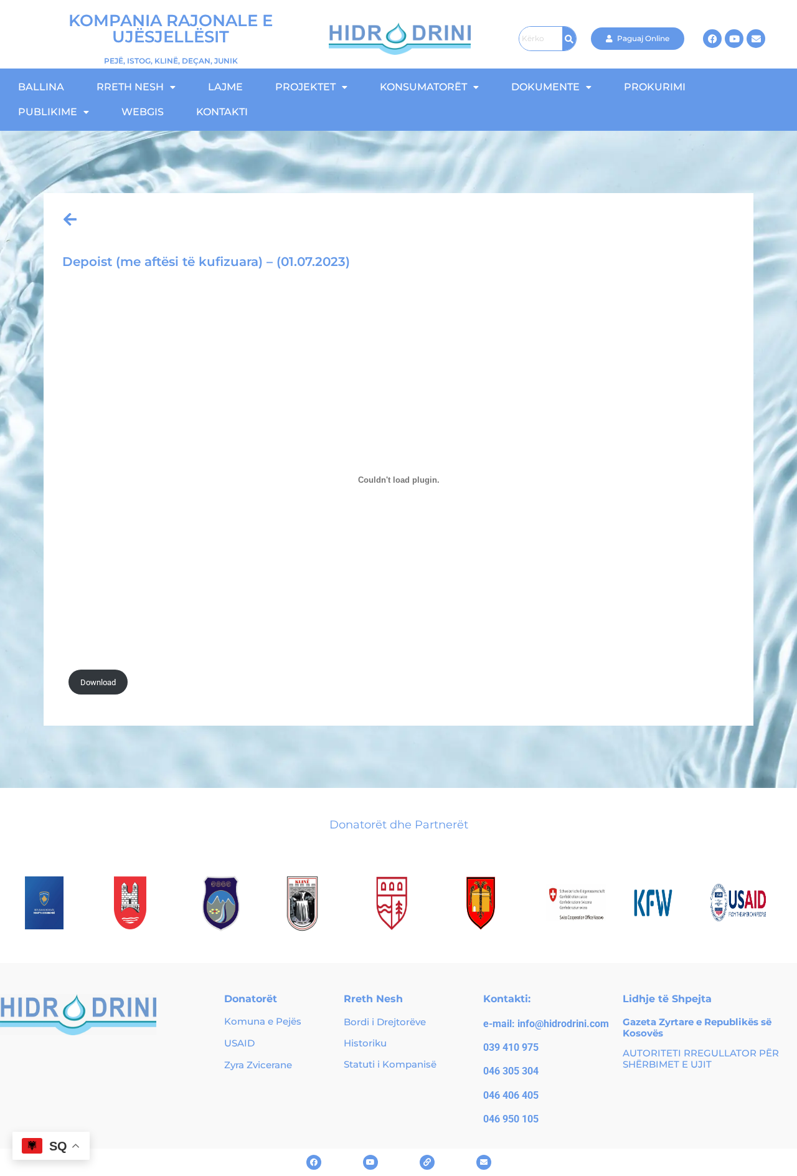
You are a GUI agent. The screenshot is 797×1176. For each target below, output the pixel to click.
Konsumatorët (423, 87)
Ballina (41, 87)
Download (98, 682)
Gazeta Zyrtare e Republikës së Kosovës (697, 1027)
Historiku (365, 1043)
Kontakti (222, 112)
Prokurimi (655, 87)
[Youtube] (734, 38)
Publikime (47, 112)
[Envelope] (756, 38)
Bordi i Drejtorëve (385, 1022)
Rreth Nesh (130, 87)
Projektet (305, 87)
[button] (136, 87)
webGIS (142, 112)
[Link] (427, 1162)
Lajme (225, 87)
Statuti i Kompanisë (390, 1064)
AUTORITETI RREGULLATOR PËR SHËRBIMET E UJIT (701, 1058)
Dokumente (545, 87)
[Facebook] (712, 38)
